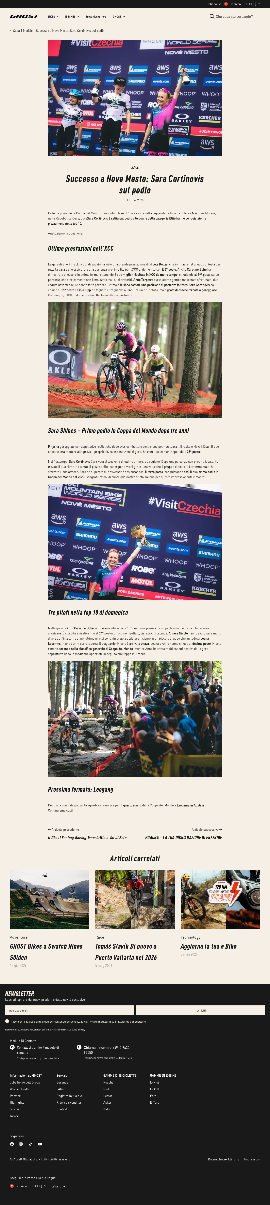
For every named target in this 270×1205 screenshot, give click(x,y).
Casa (16, 30)
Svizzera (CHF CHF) (242, 4)
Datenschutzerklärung (223, 1159)
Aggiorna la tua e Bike (209, 946)
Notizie (28, 30)
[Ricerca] (212, 16)
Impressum (252, 1159)
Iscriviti (200, 1010)
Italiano (212, 4)
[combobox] (234, 16)
